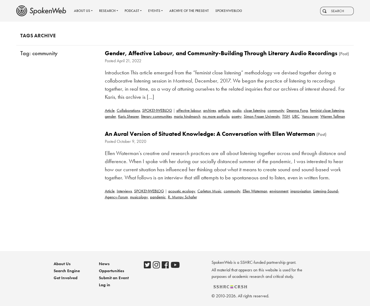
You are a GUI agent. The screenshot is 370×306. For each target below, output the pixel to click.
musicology (139, 197)
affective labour (188, 110)
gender (110, 116)
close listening (254, 110)
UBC (296, 116)
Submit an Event (114, 278)
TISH (286, 116)
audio (237, 110)
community (276, 110)
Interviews (124, 191)
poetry (237, 116)
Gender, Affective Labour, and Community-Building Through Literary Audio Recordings (221, 53)
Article (110, 110)
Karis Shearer (128, 116)
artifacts (224, 110)
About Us (62, 263)
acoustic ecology (181, 191)
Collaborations (128, 110)
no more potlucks (216, 116)
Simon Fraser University (262, 116)
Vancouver (310, 116)
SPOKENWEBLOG (157, 110)
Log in (104, 285)
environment (279, 191)
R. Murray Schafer (182, 197)
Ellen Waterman (255, 191)
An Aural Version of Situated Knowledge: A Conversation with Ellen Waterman (210, 133)
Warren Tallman (332, 116)
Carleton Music (209, 191)
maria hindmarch (187, 116)
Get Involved (65, 278)
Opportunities (111, 271)
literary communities (156, 116)
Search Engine (67, 271)
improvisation (300, 191)
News (104, 263)
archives (209, 110)
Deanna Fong (297, 110)
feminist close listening (327, 110)
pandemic (158, 197)
